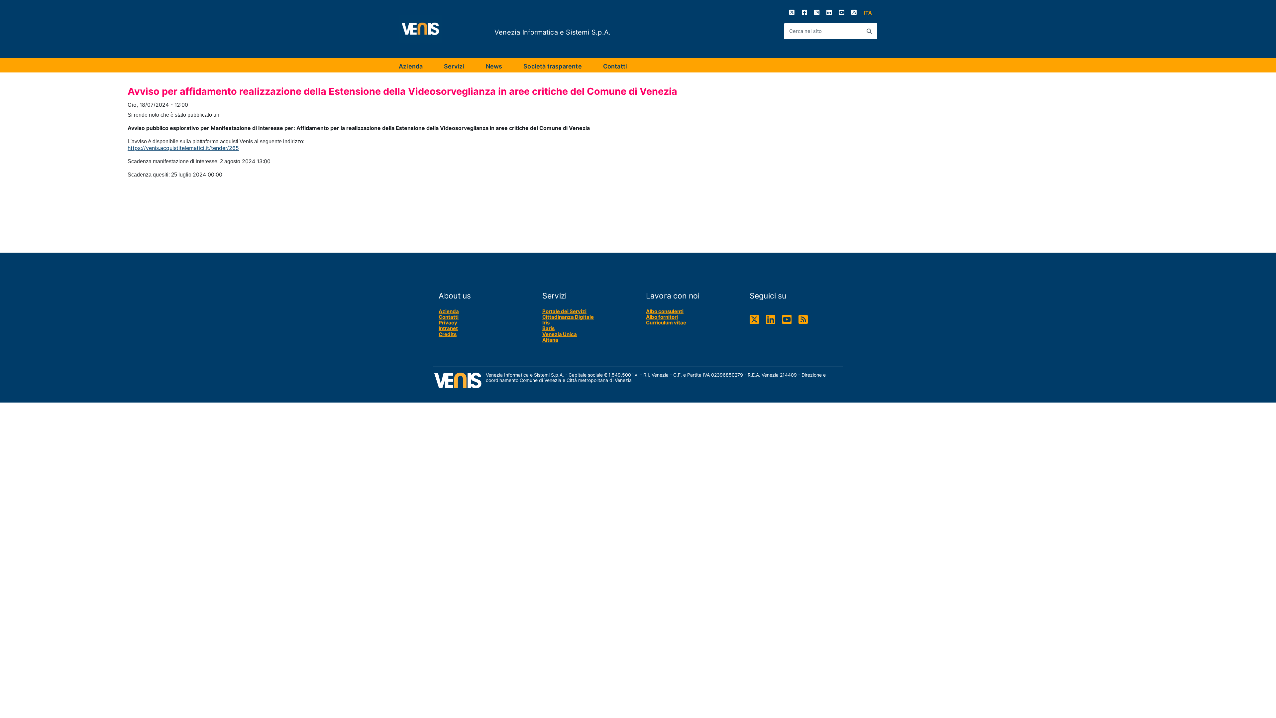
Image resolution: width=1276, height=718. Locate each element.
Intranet (448, 328)
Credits (448, 334)
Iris (546, 322)
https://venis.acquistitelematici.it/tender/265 (183, 148)
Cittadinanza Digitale (568, 317)
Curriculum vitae (666, 322)
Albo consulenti (665, 311)
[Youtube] (841, 12)
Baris (548, 328)
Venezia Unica (559, 334)
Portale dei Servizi (564, 311)
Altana (550, 340)
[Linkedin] (829, 12)
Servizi (454, 66)
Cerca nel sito (805, 31)
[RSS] (854, 12)
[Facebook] (804, 12)
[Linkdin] (770, 319)
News (494, 66)
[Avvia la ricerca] (869, 31)
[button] (867, 13)
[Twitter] (792, 12)
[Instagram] (816, 12)
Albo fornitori (662, 317)
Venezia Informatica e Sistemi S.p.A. (552, 32)
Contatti (615, 66)
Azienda (411, 66)
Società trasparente (552, 66)
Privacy (448, 322)
